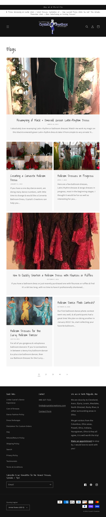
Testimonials (11, 461)
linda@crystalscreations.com (52, 405)
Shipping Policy (12, 443)
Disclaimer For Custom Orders (19, 426)
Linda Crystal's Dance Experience (15, 401)
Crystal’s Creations (94, 511)
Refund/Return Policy (15, 438)
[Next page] (67, 374)
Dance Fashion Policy (15, 414)
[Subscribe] (50, 484)
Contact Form (45, 411)
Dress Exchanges (13, 420)
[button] (8, 27)
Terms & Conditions (14, 467)
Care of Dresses (12, 408)
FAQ (8, 432)
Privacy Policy (12, 455)
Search (9, 449)
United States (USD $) (16, 507)
